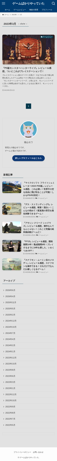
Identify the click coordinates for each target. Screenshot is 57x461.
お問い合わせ (38, 452)
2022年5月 (10, 425)
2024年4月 (10, 339)
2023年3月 (10, 382)
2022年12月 (11, 394)
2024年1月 (10, 351)
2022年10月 (11, 400)
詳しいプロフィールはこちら (28, 158)
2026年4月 (10, 296)
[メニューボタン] (3, 3)
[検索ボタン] (53, 3)
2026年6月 (10, 290)
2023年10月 (11, 364)
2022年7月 (10, 419)
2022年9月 (10, 406)
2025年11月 (10, 302)
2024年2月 (10, 345)
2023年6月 (10, 376)
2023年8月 (10, 370)
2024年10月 (11, 327)
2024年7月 (10, 333)
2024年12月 (11, 321)
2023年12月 (11, 357)
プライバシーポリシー (22, 452)
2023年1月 (10, 388)
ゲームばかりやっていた (28, 3)
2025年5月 (10, 308)
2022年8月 (10, 413)
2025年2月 (10, 315)
